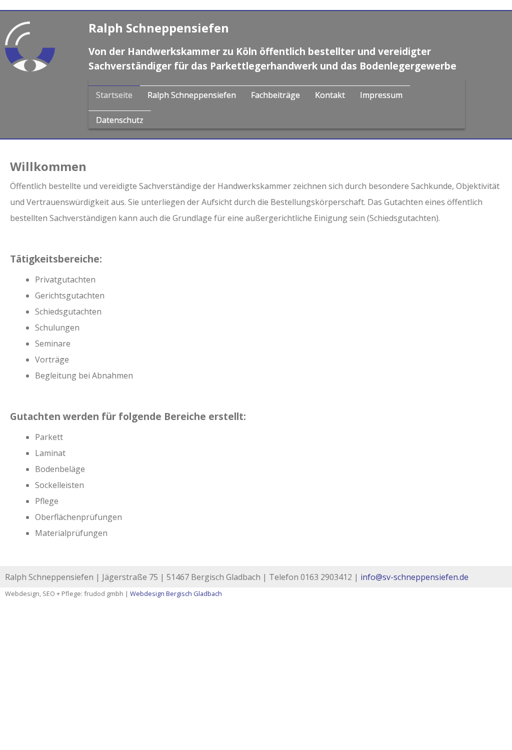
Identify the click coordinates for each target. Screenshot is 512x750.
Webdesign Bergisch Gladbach (176, 593)
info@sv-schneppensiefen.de (414, 577)
